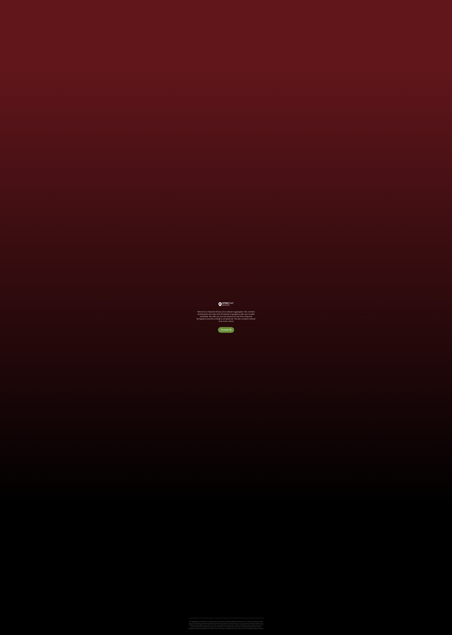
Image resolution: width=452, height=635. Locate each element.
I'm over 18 (226, 330)
